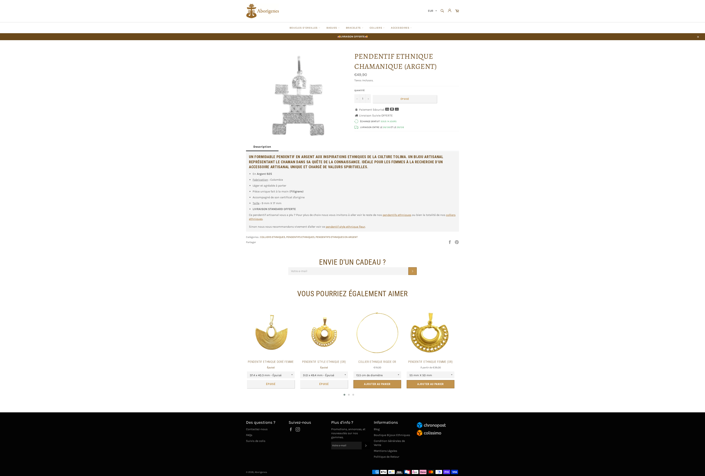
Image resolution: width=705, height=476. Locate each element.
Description (262, 146)
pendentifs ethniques (397, 215)
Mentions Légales (385, 451)
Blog (377, 429)
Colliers (376, 27)
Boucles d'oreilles (304, 27)
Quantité (359, 90)
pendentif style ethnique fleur (345, 226)
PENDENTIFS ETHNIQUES (300, 237)
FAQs (249, 435)
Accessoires (400, 27)
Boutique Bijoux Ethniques (392, 435)
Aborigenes (261, 472)
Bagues (332, 27)
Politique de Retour (386, 456)
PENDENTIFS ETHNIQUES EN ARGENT (337, 237)
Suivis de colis (255, 441)
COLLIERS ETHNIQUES (272, 237)
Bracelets (354, 27)
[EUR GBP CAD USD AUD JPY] (432, 11)
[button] (344, 395)
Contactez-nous (256, 429)
